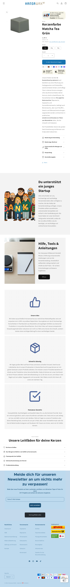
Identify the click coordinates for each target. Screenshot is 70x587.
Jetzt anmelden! (35, 505)
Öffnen (44, 277)
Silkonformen (39, 548)
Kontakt (7, 548)
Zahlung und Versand (10, 544)
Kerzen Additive (39, 540)
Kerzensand (23, 552)
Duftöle (37, 528)
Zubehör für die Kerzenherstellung (40, 553)
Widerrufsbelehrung (10, 540)
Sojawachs (23, 528)
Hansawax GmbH (12, 583)
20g (52, 48)
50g (58, 48)
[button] (4, 3)
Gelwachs (22, 548)
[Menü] (67, 576)
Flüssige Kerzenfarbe (41, 536)
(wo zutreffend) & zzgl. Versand (57, 41)
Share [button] (45, 162)
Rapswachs (23, 532)
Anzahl (44, 52)
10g (45, 48)
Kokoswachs (23, 540)
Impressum (8, 528)
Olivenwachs (23, 536)
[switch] (64, 581)
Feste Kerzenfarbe (40, 532)
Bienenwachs (23, 544)
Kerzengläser (38, 544)
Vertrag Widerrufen (35, 515)
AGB (6, 532)
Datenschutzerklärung (11, 536)
